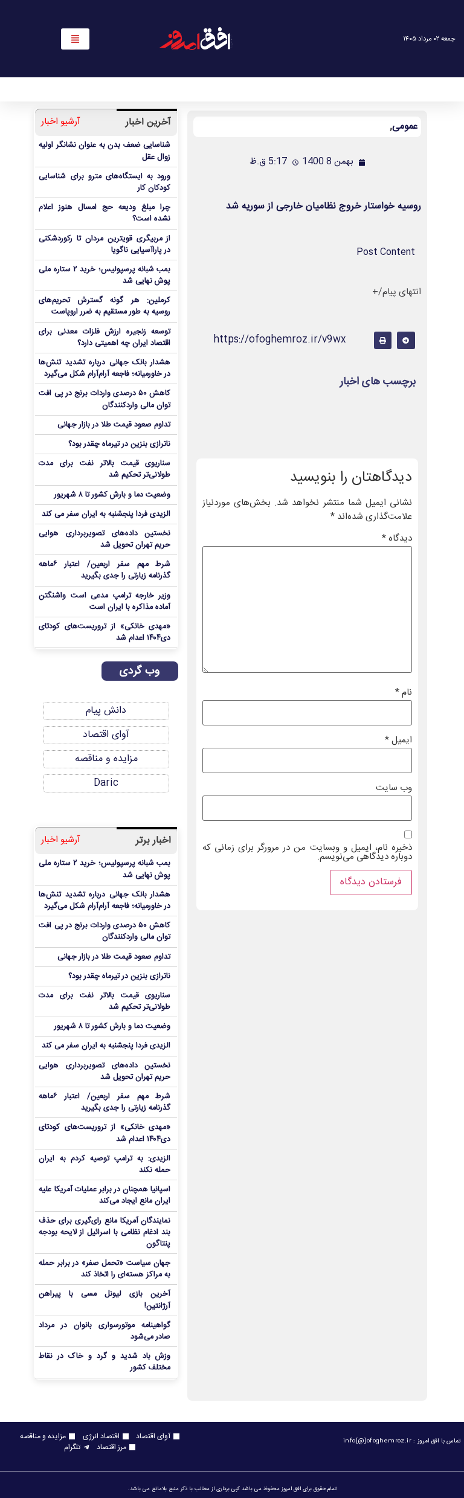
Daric (106, 783)
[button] (405, 340)
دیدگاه (397, 538)
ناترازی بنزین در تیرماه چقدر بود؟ (119, 444)
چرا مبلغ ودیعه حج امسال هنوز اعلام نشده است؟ (104, 213)
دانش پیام (106, 710)
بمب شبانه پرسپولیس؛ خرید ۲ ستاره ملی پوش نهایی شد (104, 275)
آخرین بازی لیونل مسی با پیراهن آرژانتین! (104, 1300)
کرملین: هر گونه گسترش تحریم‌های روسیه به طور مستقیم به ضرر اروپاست (104, 306)
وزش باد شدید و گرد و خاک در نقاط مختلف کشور (104, 1362)
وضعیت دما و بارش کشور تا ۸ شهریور (112, 495)
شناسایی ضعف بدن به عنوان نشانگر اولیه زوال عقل (104, 151)
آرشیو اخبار (60, 122)
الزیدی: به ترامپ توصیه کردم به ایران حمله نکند (104, 1164)
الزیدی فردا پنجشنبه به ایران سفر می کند (106, 514)
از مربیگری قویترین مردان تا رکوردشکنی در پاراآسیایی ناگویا (104, 245)
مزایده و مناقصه (106, 759)
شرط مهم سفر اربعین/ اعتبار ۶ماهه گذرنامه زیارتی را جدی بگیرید (104, 570)
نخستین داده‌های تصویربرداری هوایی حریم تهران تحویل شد (104, 539)
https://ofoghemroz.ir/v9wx (279, 340)
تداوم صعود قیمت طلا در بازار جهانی (113, 425)
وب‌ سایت (394, 787)
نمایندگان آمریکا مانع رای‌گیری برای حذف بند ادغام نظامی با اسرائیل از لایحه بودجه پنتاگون (104, 1232)
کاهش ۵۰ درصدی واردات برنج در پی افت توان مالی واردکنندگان (104, 399)
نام (403, 692)
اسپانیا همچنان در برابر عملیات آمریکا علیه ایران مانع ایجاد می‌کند (104, 1195)
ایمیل (398, 740)
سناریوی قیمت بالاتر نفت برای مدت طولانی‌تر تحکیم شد (104, 469)
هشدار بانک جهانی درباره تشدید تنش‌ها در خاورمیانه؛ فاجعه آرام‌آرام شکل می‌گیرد (104, 368)
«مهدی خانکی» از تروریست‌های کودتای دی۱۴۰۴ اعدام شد (104, 632)
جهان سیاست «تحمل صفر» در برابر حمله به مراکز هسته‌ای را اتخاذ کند (104, 1269)
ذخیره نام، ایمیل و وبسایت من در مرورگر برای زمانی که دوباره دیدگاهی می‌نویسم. (307, 852)
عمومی (405, 126)
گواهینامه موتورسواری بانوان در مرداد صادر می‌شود (104, 1331)
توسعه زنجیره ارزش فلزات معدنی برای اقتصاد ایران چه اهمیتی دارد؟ (104, 338)
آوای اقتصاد (106, 735)
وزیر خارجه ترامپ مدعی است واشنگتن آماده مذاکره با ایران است (104, 602)
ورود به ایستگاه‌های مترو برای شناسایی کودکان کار (104, 182)
